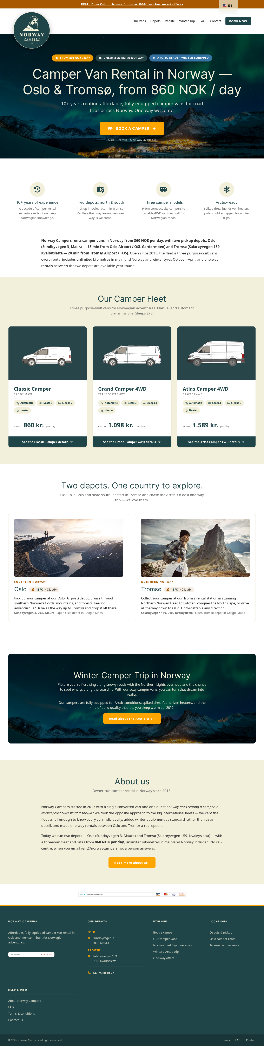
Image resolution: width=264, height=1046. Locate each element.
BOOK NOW (238, 21)
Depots (155, 21)
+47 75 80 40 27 (103, 973)
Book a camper (163, 932)
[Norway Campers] (31, 21)
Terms (226, 1040)
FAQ (202, 21)
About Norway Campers (24, 1001)
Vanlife (170, 21)
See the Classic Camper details (45, 442)
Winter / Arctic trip (166, 952)
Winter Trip (187, 21)
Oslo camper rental (223, 939)
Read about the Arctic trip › (132, 718)
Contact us (15, 1020)
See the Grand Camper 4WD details (129, 442)
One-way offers (163, 958)
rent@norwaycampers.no (102, 848)
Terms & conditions (21, 1013)
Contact (215, 21)
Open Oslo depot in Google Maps (80, 613)
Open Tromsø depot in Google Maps (220, 613)
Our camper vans (165, 939)
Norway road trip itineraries (172, 945)
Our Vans (139, 21)
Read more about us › (132, 862)
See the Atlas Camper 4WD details (214, 442)
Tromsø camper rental (225, 945)
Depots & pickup (221, 932)
